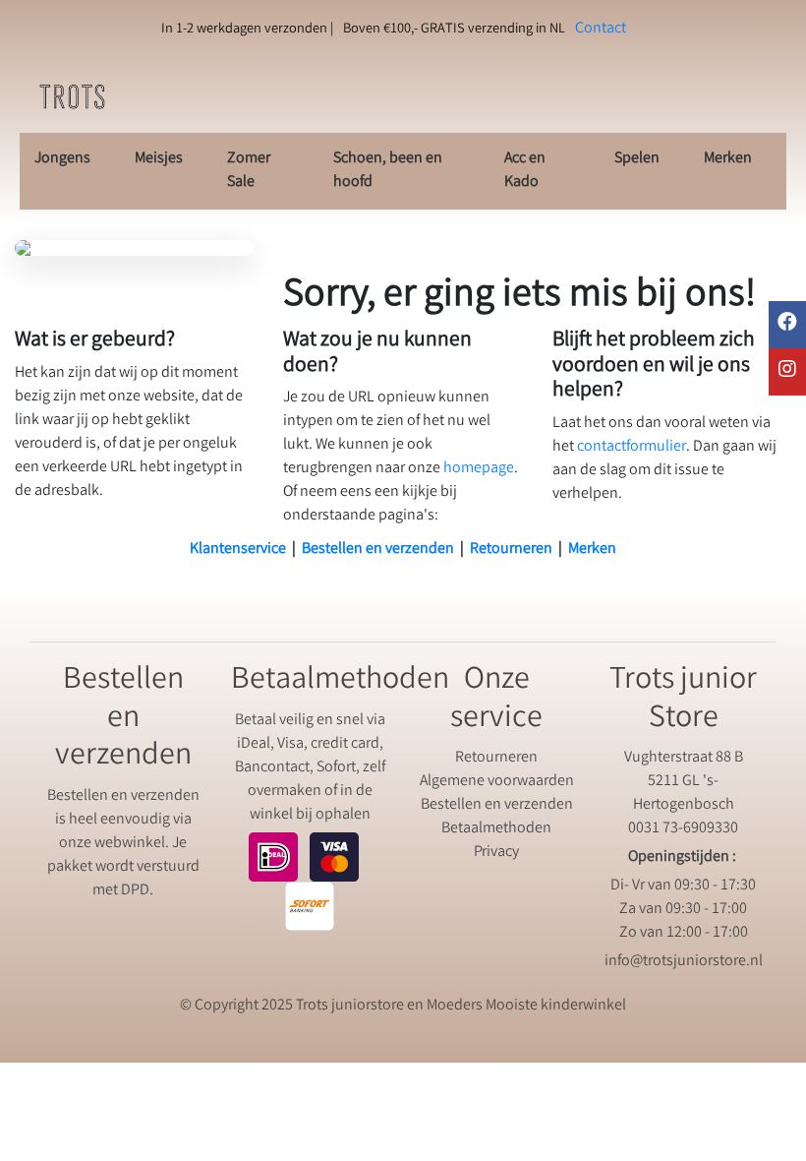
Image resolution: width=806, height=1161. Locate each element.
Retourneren (511, 549)
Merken (728, 159)
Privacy (496, 852)
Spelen (637, 159)
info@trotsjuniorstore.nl (683, 961)
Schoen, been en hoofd (387, 171)
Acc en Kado (525, 171)
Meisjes (159, 159)
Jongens (62, 159)
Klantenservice (238, 549)
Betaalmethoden (496, 829)
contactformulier (631, 447)
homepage (478, 469)
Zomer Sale (248, 171)
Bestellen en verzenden (378, 549)
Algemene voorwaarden (497, 781)
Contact (600, 29)
